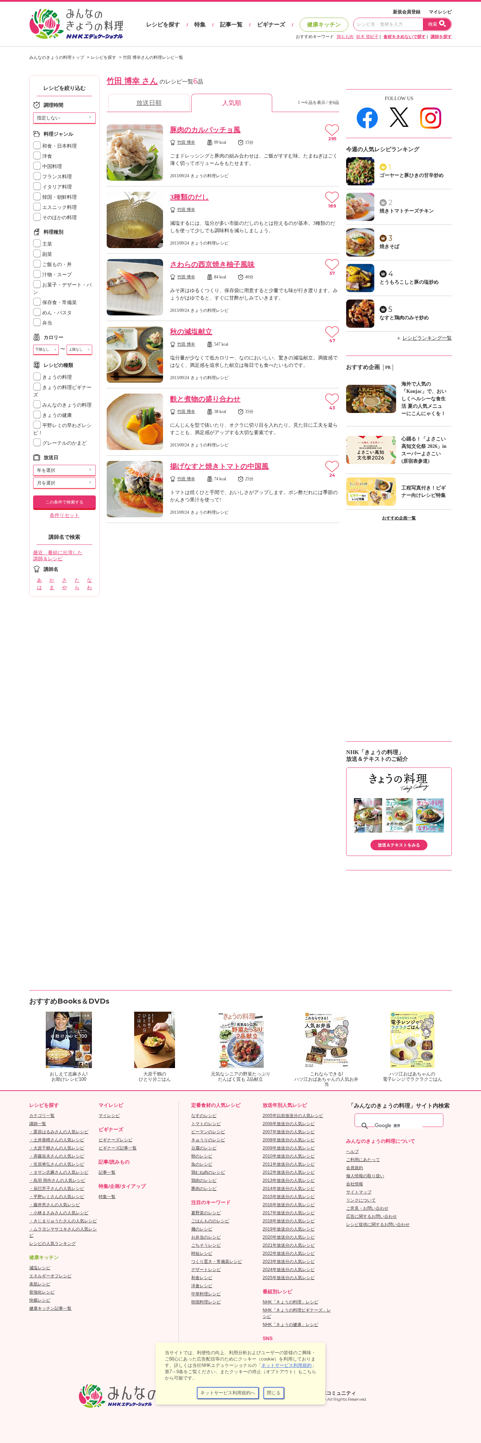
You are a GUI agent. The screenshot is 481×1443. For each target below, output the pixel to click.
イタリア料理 (56, 187)
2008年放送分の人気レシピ (289, 1139)
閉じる (274, 1392)
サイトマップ (358, 1192)
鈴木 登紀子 (367, 36)
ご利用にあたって (363, 1159)
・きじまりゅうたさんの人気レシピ (63, 1221)
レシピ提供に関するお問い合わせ (378, 1224)
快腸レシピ (39, 1300)
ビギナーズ (271, 24)
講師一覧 (37, 1123)
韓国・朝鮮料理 (59, 197)
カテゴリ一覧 (42, 1115)
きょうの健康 (56, 415)
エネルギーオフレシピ (50, 1276)
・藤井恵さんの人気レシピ (54, 1204)
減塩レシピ (39, 1267)
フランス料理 (56, 176)
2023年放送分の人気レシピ (289, 1261)
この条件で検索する (64, 502)
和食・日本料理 (59, 146)
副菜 (46, 254)
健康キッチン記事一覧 (50, 1308)
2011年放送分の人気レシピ (289, 1164)
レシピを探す (163, 24)
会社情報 (354, 1184)
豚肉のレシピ (204, 1188)
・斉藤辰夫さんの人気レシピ (56, 1156)
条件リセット (64, 515)
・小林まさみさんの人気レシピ (58, 1212)
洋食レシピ (201, 1285)
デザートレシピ (206, 1269)
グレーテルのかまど (64, 443)
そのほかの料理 (59, 217)
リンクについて (361, 1200)
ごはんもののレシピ (210, 1221)
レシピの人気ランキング (52, 1243)
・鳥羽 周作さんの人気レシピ (57, 1180)
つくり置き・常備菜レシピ (216, 1261)
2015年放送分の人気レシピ (289, 1196)
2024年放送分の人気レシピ (289, 1269)
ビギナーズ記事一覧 (118, 1148)
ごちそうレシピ (206, 1245)
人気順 (231, 102)
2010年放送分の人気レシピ (289, 1156)
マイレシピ (440, 11)
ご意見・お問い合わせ (367, 1208)
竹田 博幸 (186, 142)
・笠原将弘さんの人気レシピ (56, 1164)
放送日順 (149, 102)
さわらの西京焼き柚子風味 (212, 264)
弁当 (46, 323)
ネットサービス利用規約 (286, 1365)
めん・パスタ (56, 312)
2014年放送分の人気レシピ (289, 1188)
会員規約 (354, 1167)
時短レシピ (201, 1253)
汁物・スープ (56, 274)
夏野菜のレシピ (206, 1212)
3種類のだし (189, 197)
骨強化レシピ (42, 1292)
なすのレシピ (204, 1115)
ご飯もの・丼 (56, 264)
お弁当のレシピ (206, 1237)
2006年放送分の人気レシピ (289, 1123)
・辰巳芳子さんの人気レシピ (56, 1188)
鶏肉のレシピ (204, 1180)
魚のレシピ (201, 1164)
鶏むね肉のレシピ (208, 1172)
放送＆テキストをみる (399, 845)
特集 (200, 24)
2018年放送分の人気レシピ (289, 1221)
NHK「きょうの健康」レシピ (290, 1324)
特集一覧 (107, 1196)
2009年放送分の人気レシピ (289, 1148)
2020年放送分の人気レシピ (289, 1237)
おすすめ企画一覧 (399, 518)
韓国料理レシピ (206, 1302)
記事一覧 (231, 24)
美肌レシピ (39, 1284)
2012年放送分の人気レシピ (289, 1172)
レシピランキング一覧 (427, 338)
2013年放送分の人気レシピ (289, 1180)
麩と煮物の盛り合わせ (205, 399)
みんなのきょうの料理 (66, 405)
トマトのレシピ (206, 1123)
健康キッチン (324, 24)
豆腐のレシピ (204, 1148)
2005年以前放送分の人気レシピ (293, 1115)
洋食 (46, 156)
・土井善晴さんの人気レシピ (56, 1139)
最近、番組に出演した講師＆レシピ (57, 555)
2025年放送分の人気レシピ (289, 1277)
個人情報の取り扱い (365, 1175)
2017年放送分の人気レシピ (289, 1212)
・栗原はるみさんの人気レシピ (58, 1131)
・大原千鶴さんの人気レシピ (56, 1148)
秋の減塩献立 (191, 331)
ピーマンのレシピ (208, 1131)
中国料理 (51, 166)
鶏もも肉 (345, 36)
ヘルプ (352, 1151)
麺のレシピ (201, 1229)
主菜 (46, 244)
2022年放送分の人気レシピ (289, 1253)
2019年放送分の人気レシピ (289, 1229)
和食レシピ (201, 1277)
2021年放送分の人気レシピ (289, 1245)
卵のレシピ (201, 1156)
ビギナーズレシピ (115, 1139)
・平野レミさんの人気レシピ (56, 1196)
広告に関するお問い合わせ (371, 1216)
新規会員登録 (406, 11)
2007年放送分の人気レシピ (289, 1131)
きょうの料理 (56, 377)
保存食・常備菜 (59, 302)
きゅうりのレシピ (208, 1139)
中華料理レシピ (206, 1293)
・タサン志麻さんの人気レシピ (58, 1172)
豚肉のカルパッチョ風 (205, 130)
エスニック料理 (59, 207)
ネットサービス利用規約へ (227, 1392)
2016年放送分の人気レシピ (289, 1204)
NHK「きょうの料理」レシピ (290, 1302)
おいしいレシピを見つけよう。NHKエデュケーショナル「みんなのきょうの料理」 (76, 24)
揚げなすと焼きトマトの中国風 (219, 466)
